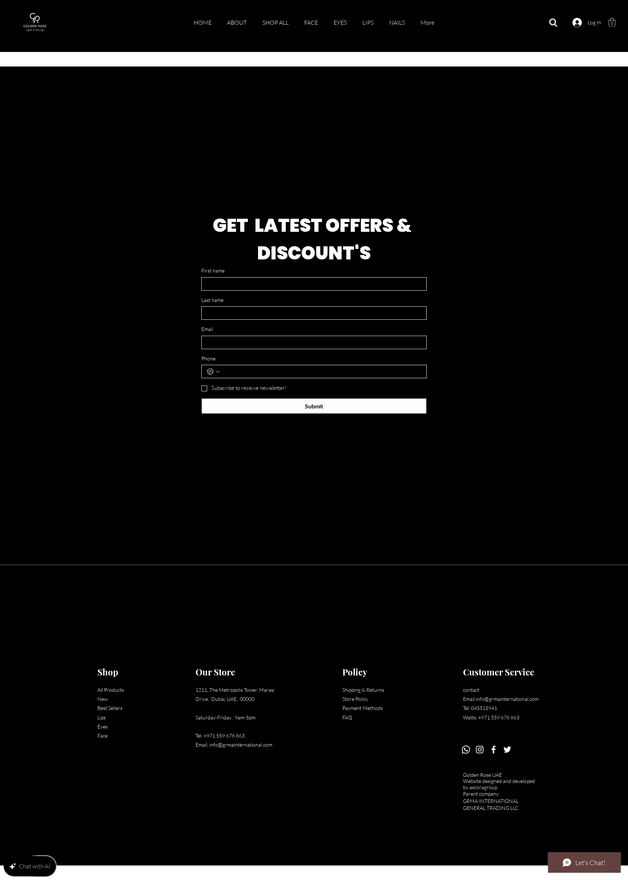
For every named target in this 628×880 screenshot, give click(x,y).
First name (213, 270)
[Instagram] (480, 749)
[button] (612, 22)
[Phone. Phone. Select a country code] (213, 371)
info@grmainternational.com (240, 745)
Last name (212, 300)
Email (207, 329)
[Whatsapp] (466, 749)
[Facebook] (493, 749)
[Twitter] (507, 749)
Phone (208, 358)
